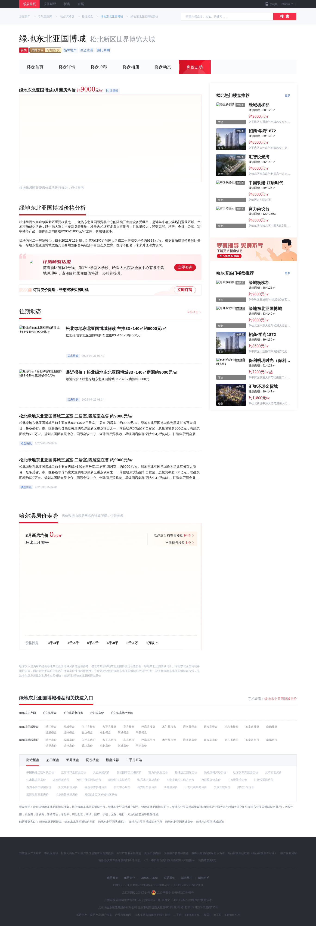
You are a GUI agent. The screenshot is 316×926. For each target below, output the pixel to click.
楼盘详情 (67, 67)
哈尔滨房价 (97, 712)
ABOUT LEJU (149, 877)
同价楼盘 (92, 760)
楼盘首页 (35, 67)
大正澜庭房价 (101, 772)
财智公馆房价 (245, 787)
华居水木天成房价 (148, 779)
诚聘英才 (186, 877)
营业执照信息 (203, 900)
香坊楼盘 (87, 732)
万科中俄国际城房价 (88, 779)
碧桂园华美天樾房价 (129, 772)
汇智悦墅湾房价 (263, 779)
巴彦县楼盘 (148, 726)
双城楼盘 (69, 726)
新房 (67, 4)
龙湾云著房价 (273, 772)
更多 (287, 95)
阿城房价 (123, 745)
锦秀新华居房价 (147, 787)
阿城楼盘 (123, 732)
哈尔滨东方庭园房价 (245, 772)
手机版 (274, 4)
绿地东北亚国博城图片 (112, 821)
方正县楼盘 (109, 726)
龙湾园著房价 (61, 779)
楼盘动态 (163, 67)
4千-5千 (73, 643)
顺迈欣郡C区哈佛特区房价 (101, 794)
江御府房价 (171, 787)
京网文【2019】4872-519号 (178, 900)
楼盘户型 (99, 67)
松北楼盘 (87, 16)
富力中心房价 (122, 787)
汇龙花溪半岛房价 (196, 787)
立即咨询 (185, 267)
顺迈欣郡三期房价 (37, 794)
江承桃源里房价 (36, 779)
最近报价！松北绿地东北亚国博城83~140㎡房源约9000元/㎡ (122, 372)
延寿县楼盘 (211, 726)
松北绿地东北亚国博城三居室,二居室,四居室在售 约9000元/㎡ (76, 416)
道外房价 (69, 745)
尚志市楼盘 (232, 726)
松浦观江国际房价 (186, 772)
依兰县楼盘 (89, 726)
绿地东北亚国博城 (112, 16)
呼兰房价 (51, 740)
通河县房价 (190, 740)
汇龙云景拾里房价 (67, 794)
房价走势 (194, 67)
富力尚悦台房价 (158, 772)
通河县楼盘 (190, 726)
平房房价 (141, 745)
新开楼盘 (72, 760)
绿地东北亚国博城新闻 (210, 821)
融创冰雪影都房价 (96, 787)
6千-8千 (112, 643)
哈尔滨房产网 (27, 712)
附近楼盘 (32, 760)
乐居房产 (24, 16)
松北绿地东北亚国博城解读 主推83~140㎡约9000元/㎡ (116, 328)
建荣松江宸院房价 (119, 779)
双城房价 (69, 740)
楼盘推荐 (112, 760)
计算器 (114, 90)
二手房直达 (134, 760)
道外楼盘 (69, 732)
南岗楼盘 (271, 726)
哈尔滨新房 (45, 16)
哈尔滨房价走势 (38, 515)
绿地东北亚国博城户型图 (80, 821)
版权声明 (203, 877)
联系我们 (169, 877)
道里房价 (51, 745)
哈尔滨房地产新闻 (122, 712)
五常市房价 (252, 740)
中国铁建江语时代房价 (40, 772)
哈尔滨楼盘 (67, 16)
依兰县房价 (89, 740)
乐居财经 (49, 4)
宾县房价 (128, 740)
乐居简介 (129, 877)
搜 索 (284, 16)
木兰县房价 (169, 740)
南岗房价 (271, 740)
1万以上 (152, 643)
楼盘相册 (131, 67)
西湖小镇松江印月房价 (180, 779)
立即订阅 (184, 290)
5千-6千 (93, 643)
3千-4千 (53, 643)
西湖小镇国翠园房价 (38, 787)
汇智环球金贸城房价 (73, 772)
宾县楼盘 (128, 726)
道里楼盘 (51, 732)
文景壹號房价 (222, 787)
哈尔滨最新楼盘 (73, 712)
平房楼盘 (141, 732)
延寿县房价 (211, 740)
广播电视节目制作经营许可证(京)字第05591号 (132, 900)
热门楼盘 (52, 760)
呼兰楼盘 (51, 726)
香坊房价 (87, 745)
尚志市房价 (232, 740)
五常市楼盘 (252, 726)
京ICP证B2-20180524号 (136, 892)
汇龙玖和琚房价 (68, 787)
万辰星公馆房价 (211, 779)
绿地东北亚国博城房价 (87, 675)
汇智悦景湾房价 (237, 779)
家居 (80, 4)
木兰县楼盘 (169, 726)
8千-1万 (132, 643)
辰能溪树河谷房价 (215, 772)
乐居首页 (29, 4)
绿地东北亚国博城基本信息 (145, 821)
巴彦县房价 (148, 740)
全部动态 (192, 312)
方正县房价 (109, 740)
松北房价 (105, 745)
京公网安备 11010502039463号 (175, 892)
